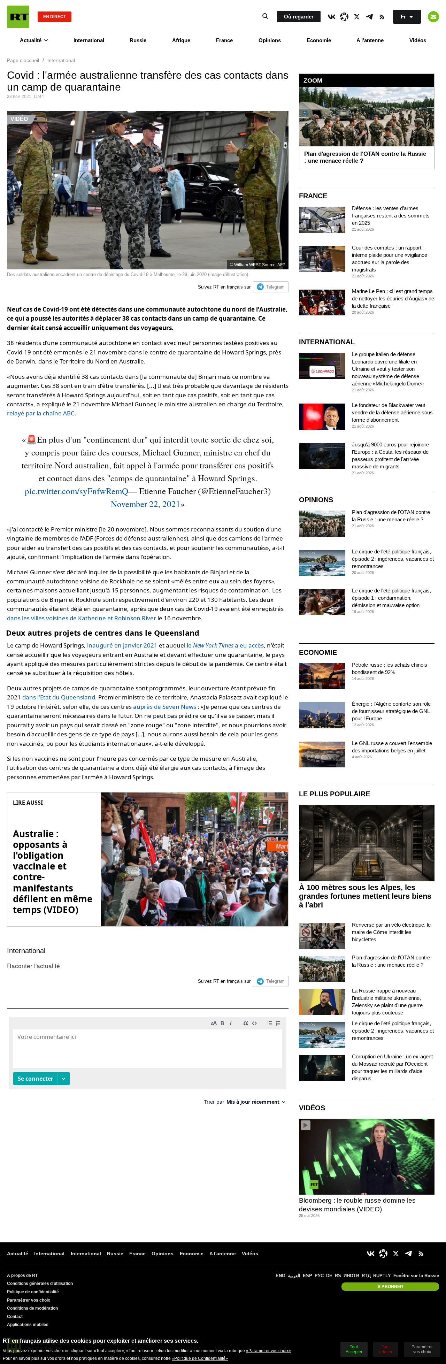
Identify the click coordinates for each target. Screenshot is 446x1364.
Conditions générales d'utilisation (40, 1283)
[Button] (433, 16)
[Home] (18, 17)
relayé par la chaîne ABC (41, 413)
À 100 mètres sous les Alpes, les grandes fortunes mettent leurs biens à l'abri (365, 896)
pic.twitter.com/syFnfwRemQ (76, 491)
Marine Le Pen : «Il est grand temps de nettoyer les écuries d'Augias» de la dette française (393, 298)
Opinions (270, 40)
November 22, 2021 (145, 503)
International (89, 40)
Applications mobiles (27, 1324)
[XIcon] (356, 16)
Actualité (30, 40)
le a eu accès (225, 645)
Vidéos (417, 40)
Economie (319, 40)
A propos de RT (22, 1275)
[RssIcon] (381, 16)
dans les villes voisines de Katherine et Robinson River (81, 618)
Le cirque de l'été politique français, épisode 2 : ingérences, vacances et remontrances (393, 559)
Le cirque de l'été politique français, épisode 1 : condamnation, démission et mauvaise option (391, 598)
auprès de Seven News (164, 707)
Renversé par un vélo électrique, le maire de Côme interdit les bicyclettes (391, 932)
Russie (138, 40)
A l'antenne (370, 40)
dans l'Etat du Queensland (58, 697)
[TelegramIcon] (369, 16)
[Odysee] (344, 16)
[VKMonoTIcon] (331, 16)
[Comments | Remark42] (148, 1063)
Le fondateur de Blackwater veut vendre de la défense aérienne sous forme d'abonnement (392, 412)
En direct (54, 16)
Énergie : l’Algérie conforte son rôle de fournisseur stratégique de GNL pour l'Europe (391, 711)
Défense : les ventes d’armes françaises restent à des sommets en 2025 (391, 215)
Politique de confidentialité (33, 1291)
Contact (15, 1316)
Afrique (181, 40)
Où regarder (299, 17)
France (224, 40)
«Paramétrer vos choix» (268, 1350)
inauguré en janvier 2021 (122, 645)
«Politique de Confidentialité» (200, 1358)
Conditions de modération (32, 1308)
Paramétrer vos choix (28, 1300)
